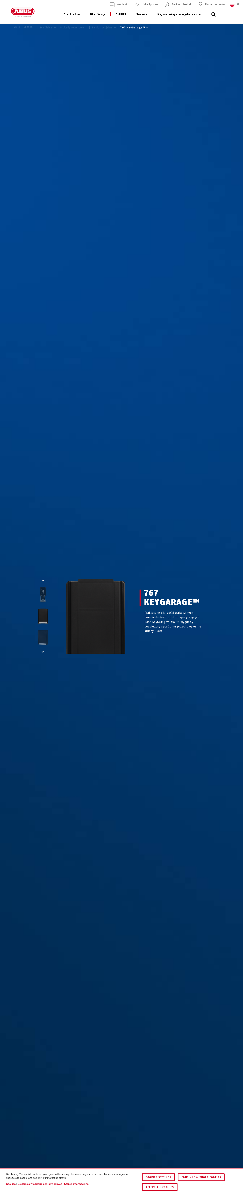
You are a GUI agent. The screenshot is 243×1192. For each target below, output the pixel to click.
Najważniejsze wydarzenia (179, 14)
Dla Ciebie (72, 14)
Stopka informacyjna (76, 1184)
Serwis (141, 14)
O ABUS (121, 14)
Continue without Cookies (201, 1177)
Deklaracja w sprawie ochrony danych (40, 1184)
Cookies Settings (158, 1177)
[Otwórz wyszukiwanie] (213, 16)
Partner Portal (181, 4)
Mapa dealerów (215, 4)
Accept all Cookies (160, 1187)
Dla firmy (97, 14)
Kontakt (122, 4)
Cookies (11, 1184)
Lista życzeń (149, 4)
